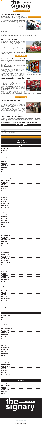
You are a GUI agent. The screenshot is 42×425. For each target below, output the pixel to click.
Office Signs (4, 224)
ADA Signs (4, 150)
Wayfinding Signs (6, 298)
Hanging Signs (5, 205)
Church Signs (5, 319)
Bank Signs (4, 317)
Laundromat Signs (6, 347)
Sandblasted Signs (6, 250)
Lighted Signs (5, 214)
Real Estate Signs (6, 364)
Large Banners (5, 211)
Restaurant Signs (6, 366)
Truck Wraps (4, 271)
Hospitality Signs (5, 343)
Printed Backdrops (6, 235)
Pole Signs (4, 228)
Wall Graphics (5, 292)
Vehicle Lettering (5, 279)
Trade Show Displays (6, 262)
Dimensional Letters (6, 190)
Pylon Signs (4, 241)
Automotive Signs (6, 315)
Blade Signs (4, 161)
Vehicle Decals (5, 275)
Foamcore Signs (5, 203)
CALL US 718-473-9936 (18, 10)
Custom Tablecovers (6, 182)
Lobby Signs (4, 216)
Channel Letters (5, 176)
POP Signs (4, 226)
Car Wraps (4, 173)
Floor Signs (4, 201)
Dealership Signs (5, 332)
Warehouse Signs (6, 376)
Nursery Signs (5, 357)
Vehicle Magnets (5, 281)
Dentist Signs (5, 334)
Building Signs (5, 165)
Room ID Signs (5, 245)
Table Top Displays (6, 256)
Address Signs (5, 154)
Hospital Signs (5, 340)
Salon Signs (4, 370)
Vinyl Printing (5, 288)
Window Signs (5, 305)
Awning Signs (5, 157)
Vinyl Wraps (4, 290)
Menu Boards (5, 218)
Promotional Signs (6, 239)
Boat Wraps (4, 163)
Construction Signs (6, 326)
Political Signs (5, 360)
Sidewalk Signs (5, 252)
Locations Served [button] (20, 396)
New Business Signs (6, 355)
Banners (4, 159)
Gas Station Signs (6, 338)
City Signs (4, 321)
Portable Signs (5, 231)
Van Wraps (4, 273)
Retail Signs (4, 368)
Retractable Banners (6, 243)
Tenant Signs (5, 260)
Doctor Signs (5, 336)
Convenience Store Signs (7, 328)
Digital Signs (5, 188)
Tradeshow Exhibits (6, 267)
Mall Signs (4, 351)
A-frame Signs (5, 148)
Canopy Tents (5, 171)
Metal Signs (4, 220)
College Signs (5, 324)
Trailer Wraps (5, 269)
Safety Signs (4, 247)
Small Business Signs (7, 374)
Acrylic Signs (5, 152)
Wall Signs (4, 296)
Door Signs (4, 192)
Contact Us (27, 10)
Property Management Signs (8, 362)
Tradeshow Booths (6, 264)
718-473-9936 (13, 122)
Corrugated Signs (6, 180)
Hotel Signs (4, 345)
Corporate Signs (5, 330)
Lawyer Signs (5, 349)
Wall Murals (4, 294)
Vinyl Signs (4, 393)
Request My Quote (20, 136)
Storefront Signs (5, 254)
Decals (3, 184)
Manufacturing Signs (6, 353)
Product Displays (5, 237)
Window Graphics (6, 302)
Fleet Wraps (4, 199)
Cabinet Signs (5, 169)
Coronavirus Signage (6, 178)
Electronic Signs (5, 195)
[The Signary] (21, 404)
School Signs (5, 372)
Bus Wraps (4, 167)
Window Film (5, 300)
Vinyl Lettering (5, 286)
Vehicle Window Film (6, 283)
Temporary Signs (5, 258)
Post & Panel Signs (6, 233)
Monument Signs (5, 222)
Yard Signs (4, 307)
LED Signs (4, 209)
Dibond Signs (5, 186)
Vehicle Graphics (5, 277)
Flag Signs (4, 197)
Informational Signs (6, 207)
